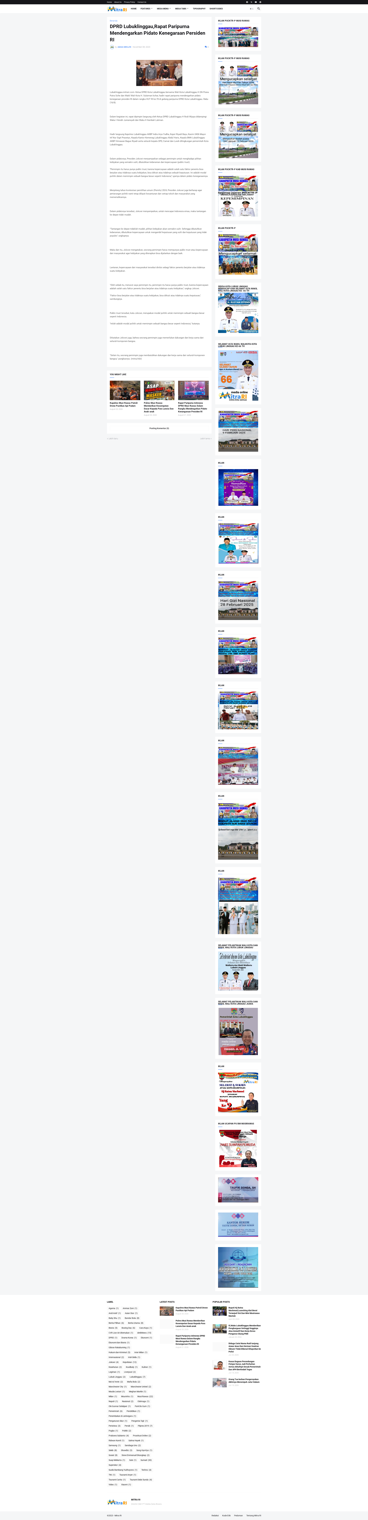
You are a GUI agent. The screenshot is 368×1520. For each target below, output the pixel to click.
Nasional (127, 1401)
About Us (117, 2)
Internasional (116, 1357)
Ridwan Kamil (116, 1440)
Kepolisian (130, 1362)
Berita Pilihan (116, 1323)
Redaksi (215, 1515)
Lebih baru (113, 438)
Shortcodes (216, 8)
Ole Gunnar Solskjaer (120, 1406)
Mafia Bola (133, 1382)
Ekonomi (146, 1338)
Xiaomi (126, 1484)
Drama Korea (129, 1338)
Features (145, 8)
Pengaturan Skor (118, 1421)
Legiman (114, 1372)
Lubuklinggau (137, 1377)
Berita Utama (135, 1323)
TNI (112, 1475)
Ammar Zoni (130, 1308)
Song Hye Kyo (144, 1450)
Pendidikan (133, 1411)
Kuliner (146, 1367)
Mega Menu (163, 8)
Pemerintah (115, 1411)
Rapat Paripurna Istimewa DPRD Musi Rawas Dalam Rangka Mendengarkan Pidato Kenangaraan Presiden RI (192, 407)
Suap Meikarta (117, 1460)
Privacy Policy (129, 2)
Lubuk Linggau (117, 1377)
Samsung (115, 1445)
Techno (146, 1470)
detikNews (144, 1333)
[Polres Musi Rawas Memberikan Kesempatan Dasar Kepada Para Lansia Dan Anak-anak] (159, 390)
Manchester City (118, 1386)
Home (109, 2)
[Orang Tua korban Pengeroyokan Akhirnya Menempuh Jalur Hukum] (220, 1382)
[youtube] (256, 2)
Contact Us (142, 2)
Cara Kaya (145, 1328)
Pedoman (238, 1515)
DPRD (113, 1338)
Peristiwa (114, 1426)
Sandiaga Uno (133, 1445)
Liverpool (130, 1372)
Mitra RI (118, 1515)
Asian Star (131, 1313)
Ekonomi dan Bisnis (119, 1342)
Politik (126, 1431)
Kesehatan (115, 1367)
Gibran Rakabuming (119, 1347)
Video (113, 1484)
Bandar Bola (132, 1318)
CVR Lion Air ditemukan (121, 1333)
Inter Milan (140, 1352)
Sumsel (146, 1460)
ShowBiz (126, 1450)
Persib (129, 1426)
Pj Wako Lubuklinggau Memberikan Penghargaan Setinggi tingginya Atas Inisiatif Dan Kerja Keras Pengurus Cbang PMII (245, 1329)
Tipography (199, 8)
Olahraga (143, 1401)
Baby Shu (115, 1318)
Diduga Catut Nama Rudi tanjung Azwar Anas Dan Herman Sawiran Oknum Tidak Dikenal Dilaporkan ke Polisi (245, 1347)
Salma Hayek (136, 1440)
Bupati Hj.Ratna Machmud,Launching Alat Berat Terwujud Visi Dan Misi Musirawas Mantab (244, 1312)
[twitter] (251, 2)
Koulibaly (132, 1367)
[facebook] (247, 2)
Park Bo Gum (142, 1406)
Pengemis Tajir (139, 1421)
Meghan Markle (137, 1391)
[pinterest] (260, 2)
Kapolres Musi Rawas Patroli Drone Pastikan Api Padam (124, 404)
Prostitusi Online (142, 1435)
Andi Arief (115, 1313)
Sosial (113, 1455)
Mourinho (127, 1396)
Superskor (115, 1465)
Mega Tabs (180, 8)
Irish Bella (134, 1357)
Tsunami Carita (117, 1480)
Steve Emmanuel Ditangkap (136, 1455)
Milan (113, 1396)
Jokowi (114, 1362)
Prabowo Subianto (119, 1435)
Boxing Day (128, 1328)
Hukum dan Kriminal (119, 1352)
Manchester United (141, 1386)
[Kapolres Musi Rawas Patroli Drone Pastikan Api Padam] (125, 390)
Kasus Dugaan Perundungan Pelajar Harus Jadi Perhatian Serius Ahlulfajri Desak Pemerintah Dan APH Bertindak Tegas (245, 1365)
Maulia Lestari (117, 1391)
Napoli (113, 1401)
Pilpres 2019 (145, 1426)
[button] (251, 8)
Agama (114, 1308)
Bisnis (113, 1328)
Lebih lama (205, 438)
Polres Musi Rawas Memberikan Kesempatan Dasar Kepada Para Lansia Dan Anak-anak (159, 407)
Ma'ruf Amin (116, 1382)
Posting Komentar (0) (159, 428)
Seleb (113, 1450)
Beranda (113, 21)
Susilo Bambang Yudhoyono (123, 1470)
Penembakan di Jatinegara (122, 1416)
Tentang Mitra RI (253, 1515)
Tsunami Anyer (127, 1475)
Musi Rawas (145, 1396)
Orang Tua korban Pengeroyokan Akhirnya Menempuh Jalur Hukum (244, 1380)
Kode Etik (226, 1515)
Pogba (113, 1431)
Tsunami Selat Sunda (141, 1480)
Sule (132, 1460)
